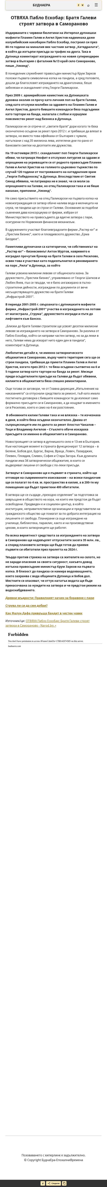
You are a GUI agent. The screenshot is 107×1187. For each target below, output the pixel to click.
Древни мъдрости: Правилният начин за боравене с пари (49, 598)
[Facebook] (78, 5)
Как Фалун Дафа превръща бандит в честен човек (43, 613)
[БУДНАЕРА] (41, 5)
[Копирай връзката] (64, 1183)
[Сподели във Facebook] (43, 1183)
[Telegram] (82, 5)
